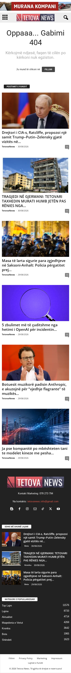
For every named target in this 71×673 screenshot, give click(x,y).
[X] (51, 509)
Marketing (42, 658)
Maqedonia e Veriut (12, 622)
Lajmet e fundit (35, 662)
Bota (26, 545)
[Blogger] (12, 509)
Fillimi (12, 658)
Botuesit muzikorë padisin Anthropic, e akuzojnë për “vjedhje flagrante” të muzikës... (34, 389)
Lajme (5, 611)
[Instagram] (28, 509)
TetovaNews (8, 146)
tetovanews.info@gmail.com (43, 501)
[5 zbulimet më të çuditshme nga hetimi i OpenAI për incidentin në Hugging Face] (35, 303)
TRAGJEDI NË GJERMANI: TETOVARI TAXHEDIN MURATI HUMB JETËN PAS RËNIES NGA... (34, 201)
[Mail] (36, 509)
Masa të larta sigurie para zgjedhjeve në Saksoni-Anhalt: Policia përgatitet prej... (34, 265)
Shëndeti (7, 639)
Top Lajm (7, 605)
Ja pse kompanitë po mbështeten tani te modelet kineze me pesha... (34, 451)
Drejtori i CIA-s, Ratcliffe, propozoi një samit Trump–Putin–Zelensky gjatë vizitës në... (34, 137)
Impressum (56, 658)
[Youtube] (58, 509)
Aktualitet (7, 617)
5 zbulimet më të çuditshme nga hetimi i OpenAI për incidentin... (30, 327)
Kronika (27, 565)
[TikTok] (44, 509)
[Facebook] (20, 509)
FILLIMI (48, 69)
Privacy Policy (26, 658)
